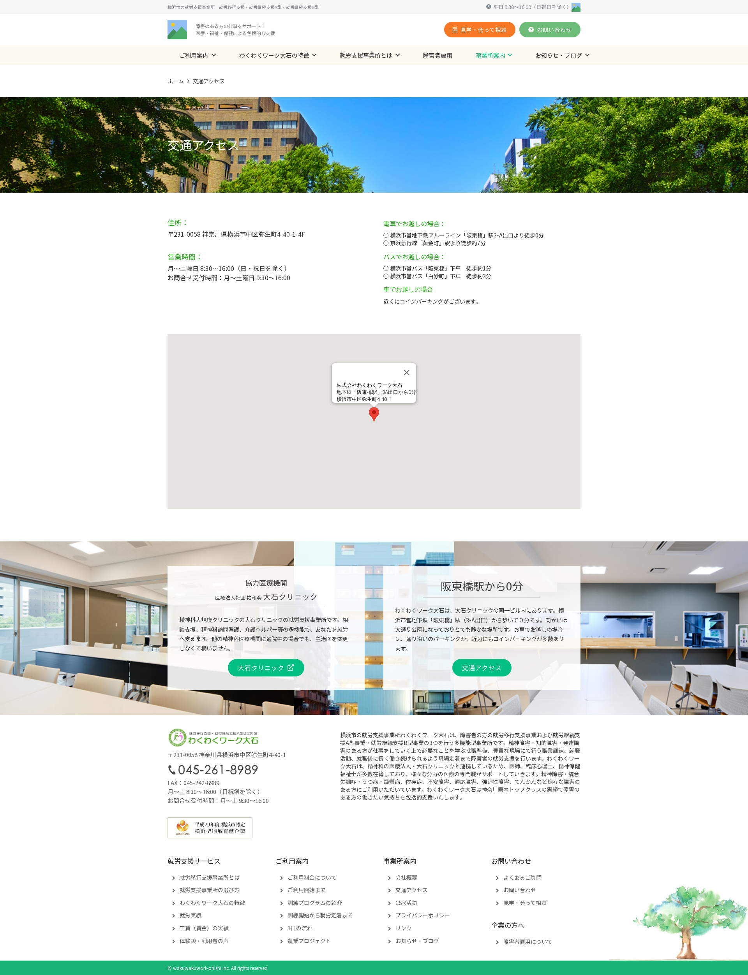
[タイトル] (177, 29)
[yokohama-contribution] (374, 827)
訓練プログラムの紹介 (315, 902)
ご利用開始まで (307, 890)
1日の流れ (300, 928)
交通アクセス (411, 890)
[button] (214, 54)
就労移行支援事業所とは (210, 877)
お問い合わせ (519, 890)
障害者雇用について (527, 941)
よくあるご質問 (522, 877)
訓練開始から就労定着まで (320, 915)
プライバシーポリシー (422, 915)
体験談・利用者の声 (204, 941)
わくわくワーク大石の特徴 (212, 902)
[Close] (406, 372)
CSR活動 (406, 902)
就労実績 (190, 915)
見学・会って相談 (525, 902)
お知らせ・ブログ (417, 941)
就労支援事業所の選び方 (210, 890)
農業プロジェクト (309, 941)
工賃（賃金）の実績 (204, 928)
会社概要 (406, 877)
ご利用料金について (312, 877)
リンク (403, 928)
